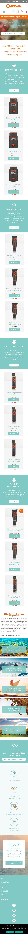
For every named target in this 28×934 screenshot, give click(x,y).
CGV (2, 894)
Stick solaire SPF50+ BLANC (13, 186)
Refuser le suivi (19, 931)
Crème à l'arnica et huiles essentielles (14, 323)
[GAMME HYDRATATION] (14, 479)
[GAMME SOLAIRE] (14, 65)
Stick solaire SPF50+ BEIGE (13, 152)
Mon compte (4, 881)
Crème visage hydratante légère (14, 563)
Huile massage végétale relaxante (13, 427)
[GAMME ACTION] (14, 205)
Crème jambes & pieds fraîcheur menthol (14, 530)
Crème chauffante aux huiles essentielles (14, 290)
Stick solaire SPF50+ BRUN (13, 119)
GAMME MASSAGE (14, 346)
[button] (4, 11)
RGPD (2, 896)
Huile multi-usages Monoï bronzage (14, 460)
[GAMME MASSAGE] (14, 342)
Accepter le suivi (10, 931)
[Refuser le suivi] (26, 929)
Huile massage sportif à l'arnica (13, 394)
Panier (2, 884)
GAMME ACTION (14, 209)
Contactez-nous (4, 890)
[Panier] (21, 11)
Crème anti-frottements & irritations (14, 256)
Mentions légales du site (6, 893)
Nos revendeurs (4, 891)
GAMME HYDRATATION (14, 485)
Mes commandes (5, 882)
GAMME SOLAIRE (14, 70)
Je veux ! (13, 125)
